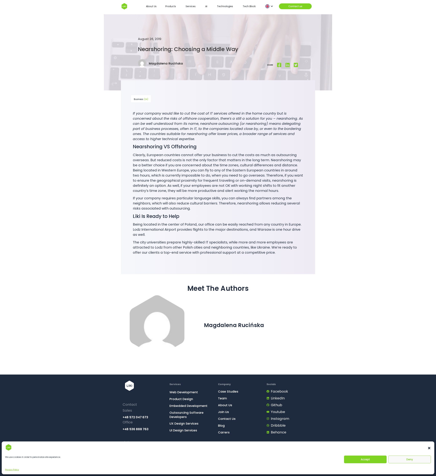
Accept (365, 459)
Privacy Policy (12, 469)
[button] (429, 448)
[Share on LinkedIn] (287, 65)
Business (141, 99)
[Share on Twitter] (296, 65)
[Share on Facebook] (279, 65)
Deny (409, 459)
